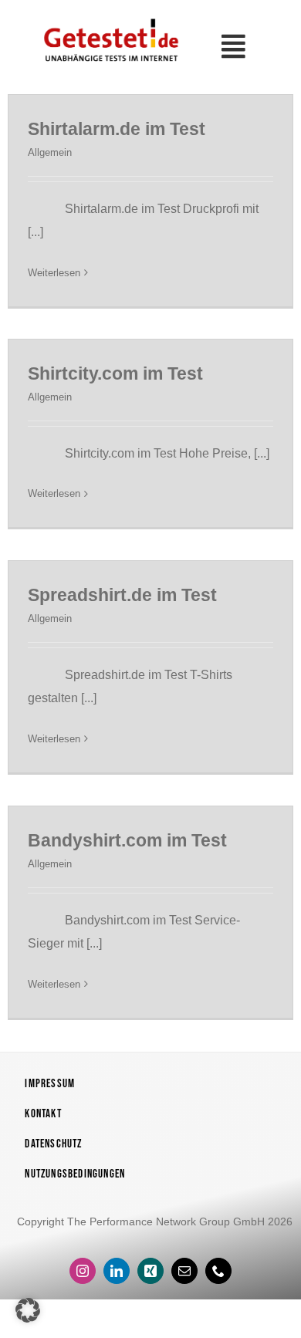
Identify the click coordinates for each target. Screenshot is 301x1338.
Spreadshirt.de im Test (122, 595)
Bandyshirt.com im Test (127, 840)
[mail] (184, 1271)
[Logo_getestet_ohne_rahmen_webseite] (109, 18)
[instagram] (82, 1271)
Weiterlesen (54, 273)
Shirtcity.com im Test (115, 373)
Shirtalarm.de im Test (116, 129)
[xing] (150, 1271)
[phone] (218, 1271)
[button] (28, 1310)
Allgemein (50, 152)
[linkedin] (116, 1271)
